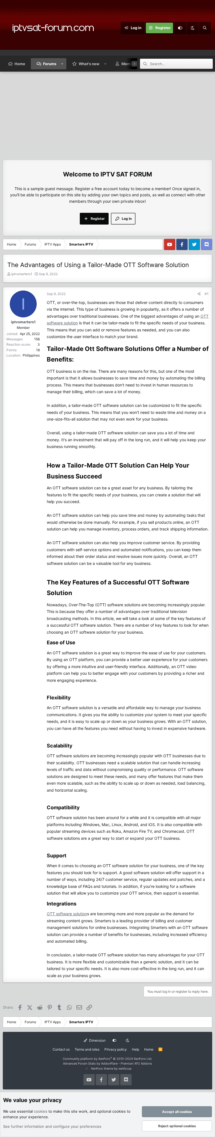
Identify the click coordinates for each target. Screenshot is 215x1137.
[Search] (204, 28)
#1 (207, 294)
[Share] (199, 293)
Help (135, 1049)
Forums (49, 64)
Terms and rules (87, 1049)
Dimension (97, 1040)
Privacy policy (115, 1049)
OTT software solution (67, 913)
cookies (40, 1111)
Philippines (31, 355)
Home (20, 64)
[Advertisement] (107, 113)
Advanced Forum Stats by (107, 1063)
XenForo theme (102, 1068)
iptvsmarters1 (21, 274)
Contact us (61, 1049)
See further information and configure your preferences (52, 1126)
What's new (89, 64)
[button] (62, 63)
